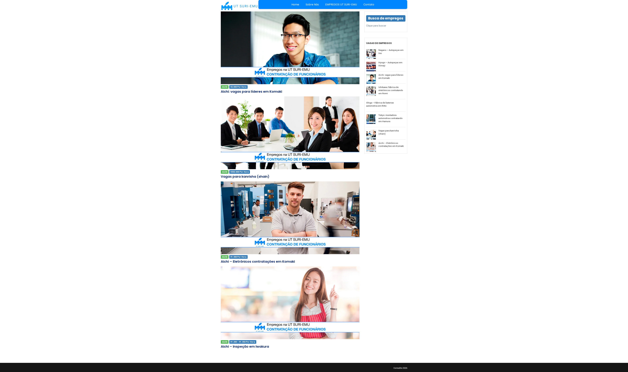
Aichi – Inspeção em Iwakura (245, 346)
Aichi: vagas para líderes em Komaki (251, 91)
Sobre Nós (312, 4)
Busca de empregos (385, 18)
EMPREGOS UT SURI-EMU (341, 4)
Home (295, 4)
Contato (368, 4)
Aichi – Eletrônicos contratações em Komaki (258, 261)
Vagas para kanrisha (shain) (245, 176)
